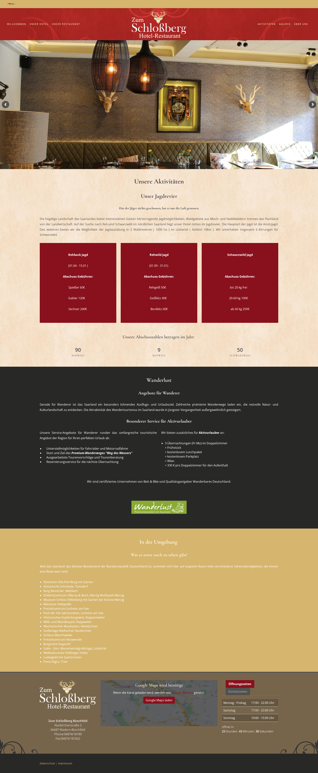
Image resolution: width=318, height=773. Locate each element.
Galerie (285, 24)
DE (12, 4)
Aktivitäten (267, 24)
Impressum (65, 763)
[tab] (240, 684)
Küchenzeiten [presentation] (237, 691)
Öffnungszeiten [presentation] (240, 684)
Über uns (301, 24)
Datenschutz (47, 763)
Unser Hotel (39, 24)
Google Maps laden (159, 700)
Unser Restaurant (66, 24)
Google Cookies (182, 693)
